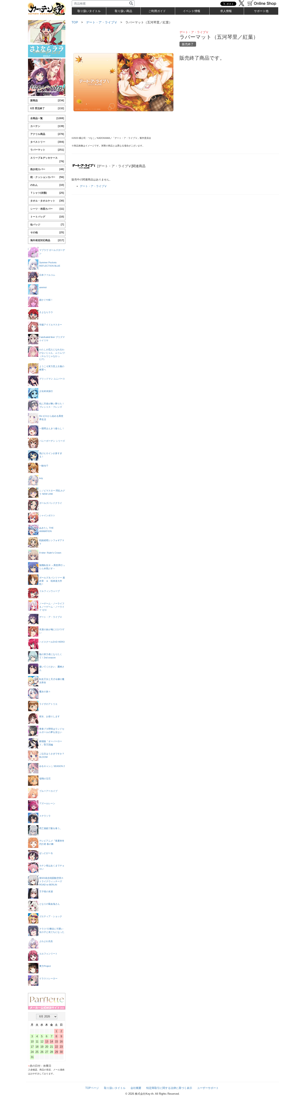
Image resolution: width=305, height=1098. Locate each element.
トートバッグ (47, 216)
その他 (47, 232)
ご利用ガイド (157, 11)
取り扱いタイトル (115, 1088)
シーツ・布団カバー (47, 208)
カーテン (47, 126)
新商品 (47, 100)
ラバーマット (47, 149)
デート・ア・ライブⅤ (101, 22)
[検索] (131, 3)
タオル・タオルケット (47, 200)
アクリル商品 (47, 134)
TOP (75, 22)
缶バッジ (47, 224)
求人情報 (226, 11)
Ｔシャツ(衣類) (47, 192)
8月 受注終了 (47, 108)
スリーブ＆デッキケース (47, 159)
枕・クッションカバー (47, 177)
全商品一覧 (47, 118)
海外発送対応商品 (47, 240)
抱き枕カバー (47, 169)
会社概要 (136, 1088)
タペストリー (47, 141)
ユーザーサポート (208, 1088)
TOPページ (92, 1088)
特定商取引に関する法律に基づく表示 (169, 1088)
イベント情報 (191, 11)
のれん (47, 185)
